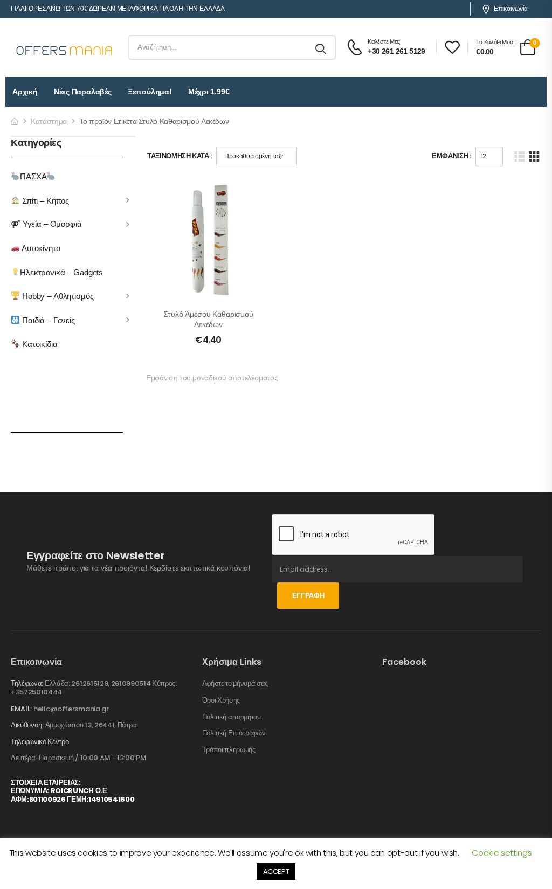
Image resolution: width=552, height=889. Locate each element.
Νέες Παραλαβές (83, 91)
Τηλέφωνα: (27, 683)
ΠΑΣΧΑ (33, 176)
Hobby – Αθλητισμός (56, 296)
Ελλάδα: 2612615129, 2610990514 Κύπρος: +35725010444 (94, 687)
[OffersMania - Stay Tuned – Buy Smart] (65, 47)
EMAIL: (21, 709)
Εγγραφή (308, 596)
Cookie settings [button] (502, 852)
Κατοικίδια (38, 344)
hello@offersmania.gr (71, 709)
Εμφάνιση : (451, 156)
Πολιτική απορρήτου (231, 717)
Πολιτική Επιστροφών (234, 733)
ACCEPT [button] (276, 871)
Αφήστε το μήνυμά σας (235, 683)
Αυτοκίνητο (40, 248)
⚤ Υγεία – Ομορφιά (46, 223)
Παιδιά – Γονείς (47, 319)
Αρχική (25, 91)
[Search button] (321, 47)
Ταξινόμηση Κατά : (179, 156)
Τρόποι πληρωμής (229, 750)
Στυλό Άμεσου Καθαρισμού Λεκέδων (208, 319)
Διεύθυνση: (27, 725)
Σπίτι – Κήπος (44, 200)
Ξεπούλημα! (150, 91)
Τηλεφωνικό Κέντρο (39, 742)
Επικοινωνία (511, 8)
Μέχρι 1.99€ (209, 91)
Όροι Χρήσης (221, 700)
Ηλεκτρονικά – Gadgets (61, 271)
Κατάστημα (49, 121)
